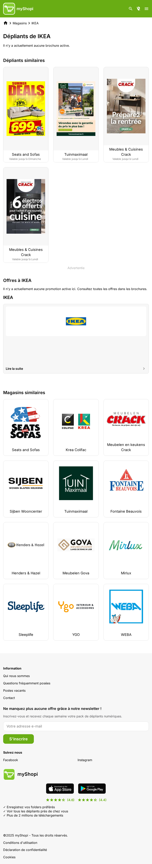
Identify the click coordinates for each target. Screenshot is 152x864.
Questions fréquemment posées (26, 683)
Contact (9, 698)
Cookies (9, 857)
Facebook (10, 760)
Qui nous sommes (16, 676)
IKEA (35, 23)
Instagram (85, 760)
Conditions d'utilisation (20, 843)
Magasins (20, 23)
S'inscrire (18, 739)
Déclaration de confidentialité (25, 850)
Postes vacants (14, 690)
